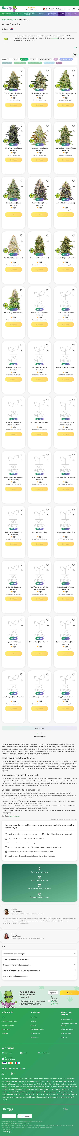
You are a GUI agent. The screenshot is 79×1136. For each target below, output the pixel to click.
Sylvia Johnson (16, 911)
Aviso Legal (64, 1037)
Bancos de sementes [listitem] (52, 14)
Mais (75, 47)
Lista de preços (6, 1029)
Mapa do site (34, 1037)
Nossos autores (35, 1033)
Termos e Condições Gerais (54, 1003)
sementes (54, 38)
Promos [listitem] (62, 14)
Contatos (33, 1021)
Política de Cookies (66, 1033)
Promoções (5, 1033)
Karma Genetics (14, 816)
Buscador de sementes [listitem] (29, 14)
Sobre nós (34, 1017)
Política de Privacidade (67, 1029)
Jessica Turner (16, 936)
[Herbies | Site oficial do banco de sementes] (11, 8)
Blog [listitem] (68, 14)
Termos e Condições (66, 1019)
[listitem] (74, 9)
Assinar (69, 993)
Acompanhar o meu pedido (9, 1021)
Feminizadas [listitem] (6, 14)
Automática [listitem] (17, 14)
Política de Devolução (8, 1025)
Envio (3, 1017)
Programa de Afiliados (37, 1029)
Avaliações (34, 1025)
